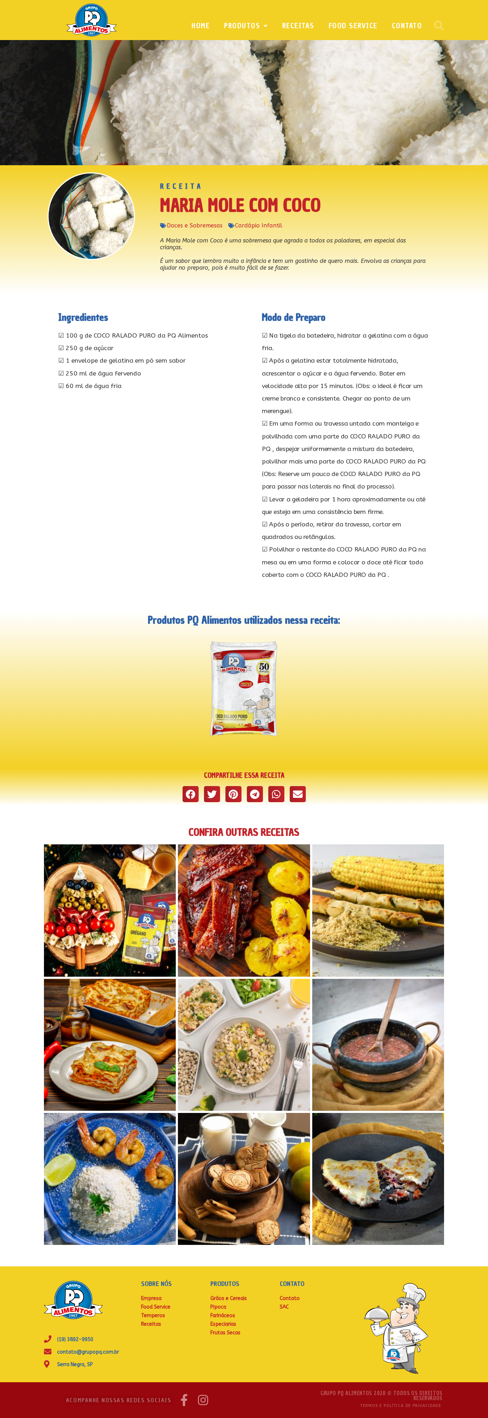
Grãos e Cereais (228, 1298)
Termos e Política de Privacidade (400, 1405)
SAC (284, 1307)
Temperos (153, 1315)
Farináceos (222, 1315)
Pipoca (218, 1307)
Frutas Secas (225, 1333)
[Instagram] (203, 1400)
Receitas (298, 26)
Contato (407, 26)
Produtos (242, 26)
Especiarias (223, 1324)
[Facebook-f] (184, 1400)
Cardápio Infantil (258, 225)
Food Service (353, 26)
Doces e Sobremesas (195, 225)
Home (200, 26)
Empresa (151, 1298)
